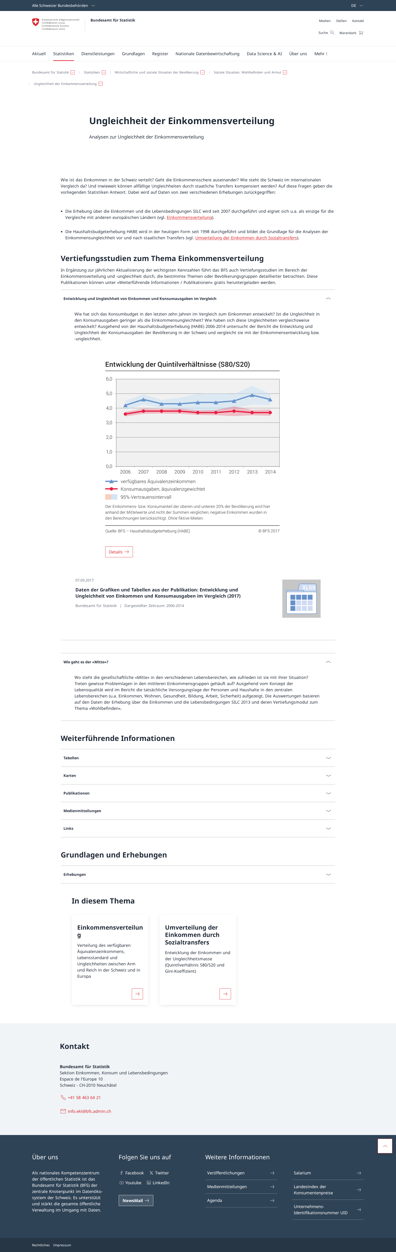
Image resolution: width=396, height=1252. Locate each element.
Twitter (162, 1173)
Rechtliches (41, 1245)
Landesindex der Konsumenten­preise (313, 1189)
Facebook (134, 1173)
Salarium (302, 1173)
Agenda (214, 1200)
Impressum (62, 1245)
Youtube (133, 1182)
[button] (39, 53)
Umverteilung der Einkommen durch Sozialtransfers (246, 237)
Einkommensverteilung (189, 217)
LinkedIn (161, 1182)
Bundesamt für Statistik (113, 20)
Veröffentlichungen (226, 1173)
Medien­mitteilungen (227, 1186)
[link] (198, 598)
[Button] (137, 993)
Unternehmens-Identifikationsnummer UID (321, 1209)
